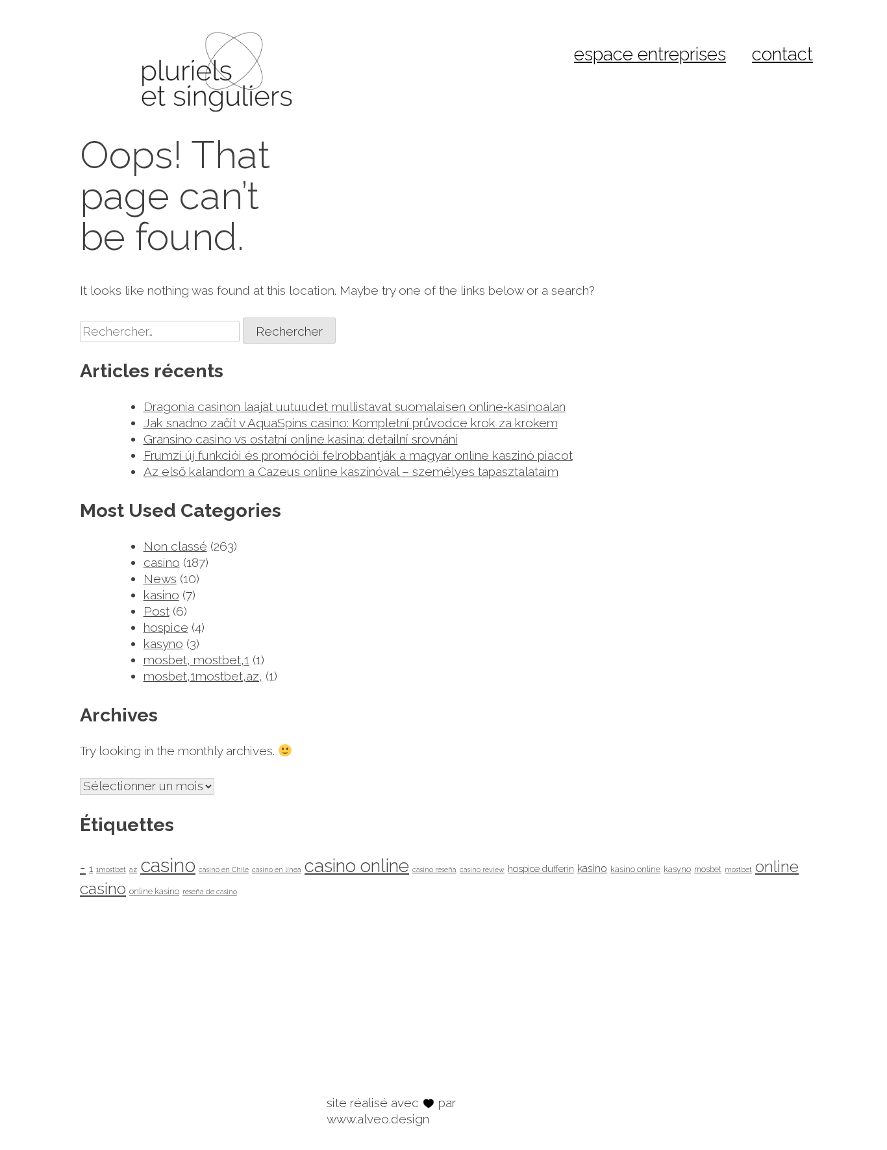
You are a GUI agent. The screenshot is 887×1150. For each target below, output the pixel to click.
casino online (357, 866)
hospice (166, 627)
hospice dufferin (541, 868)
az (133, 869)
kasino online (635, 869)
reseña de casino (209, 891)
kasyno (163, 643)
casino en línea (276, 869)
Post (156, 611)
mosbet (707, 869)
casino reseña (434, 869)
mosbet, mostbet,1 (196, 660)
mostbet (738, 869)
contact (782, 54)
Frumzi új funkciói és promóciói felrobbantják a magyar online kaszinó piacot (358, 455)
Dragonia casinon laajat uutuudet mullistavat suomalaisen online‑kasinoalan (355, 406)
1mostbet (111, 869)
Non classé (175, 546)
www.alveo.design (378, 1119)
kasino (161, 595)
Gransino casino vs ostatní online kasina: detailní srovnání (301, 439)
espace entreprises (650, 54)
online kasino (154, 891)
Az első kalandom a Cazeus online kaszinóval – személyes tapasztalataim (351, 471)
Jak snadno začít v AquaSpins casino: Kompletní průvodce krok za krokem (351, 423)
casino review (482, 869)
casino (162, 562)
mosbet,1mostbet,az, (203, 676)
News (160, 578)
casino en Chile (224, 869)
